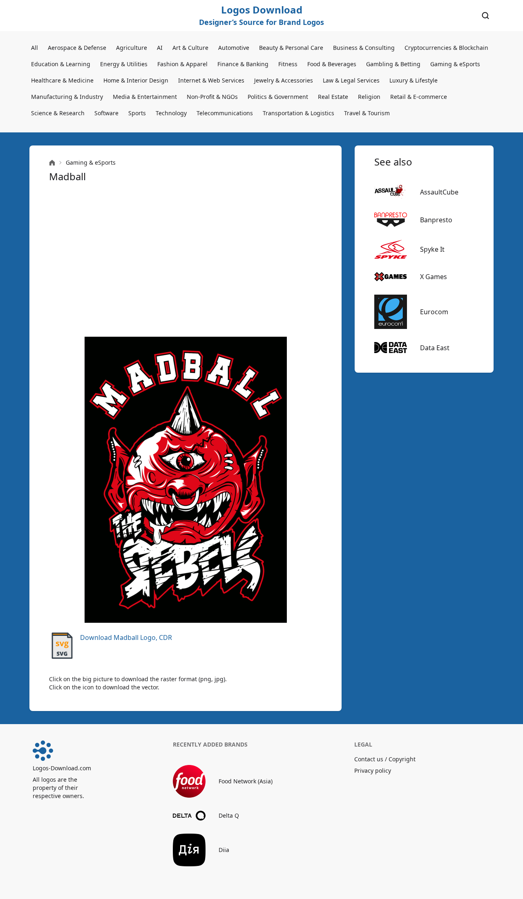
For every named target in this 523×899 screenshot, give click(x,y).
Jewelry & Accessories (283, 80)
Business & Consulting (364, 47)
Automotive (233, 47)
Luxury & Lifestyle (413, 80)
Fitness (287, 64)
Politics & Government (278, 97)
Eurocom (434, 311)
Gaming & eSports (455, 64)
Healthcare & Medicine (62, 80)
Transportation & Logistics (298, 113)
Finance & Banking (242, 64)
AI (160, 47)
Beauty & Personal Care (291, 47)
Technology (171, 113)
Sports (137, 113)
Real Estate (333, 97)
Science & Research (58, 113)
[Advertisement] (185, 260)
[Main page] (52, 163)
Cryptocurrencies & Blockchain (446, 47)
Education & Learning (60, 64)
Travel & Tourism (367, 113)
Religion (369, 97)
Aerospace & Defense (77, 47)
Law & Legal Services (351, 80)
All (34, 47)
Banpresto (436, 219)
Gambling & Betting (393, 64)
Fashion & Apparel (182, 64)
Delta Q (229, 815)
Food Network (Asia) (246, 781)
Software (106, 113)
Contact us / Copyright (385, 759)
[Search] (485, 15)
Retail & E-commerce (418, 97)
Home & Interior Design (135, 80)
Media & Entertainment (145, 97)
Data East (434, 347)
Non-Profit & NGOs (212, 97)
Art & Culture (190, 47)
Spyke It (432, 249)
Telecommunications (225, 113)
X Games (433, 276)
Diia (224, 850)
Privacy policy (372, 770)
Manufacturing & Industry (67, 97)
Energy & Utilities (124, 64)
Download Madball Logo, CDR (126, 637)
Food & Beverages (331, 64)
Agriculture (131, 47)
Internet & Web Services (211, 80)
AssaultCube (439, 192)
